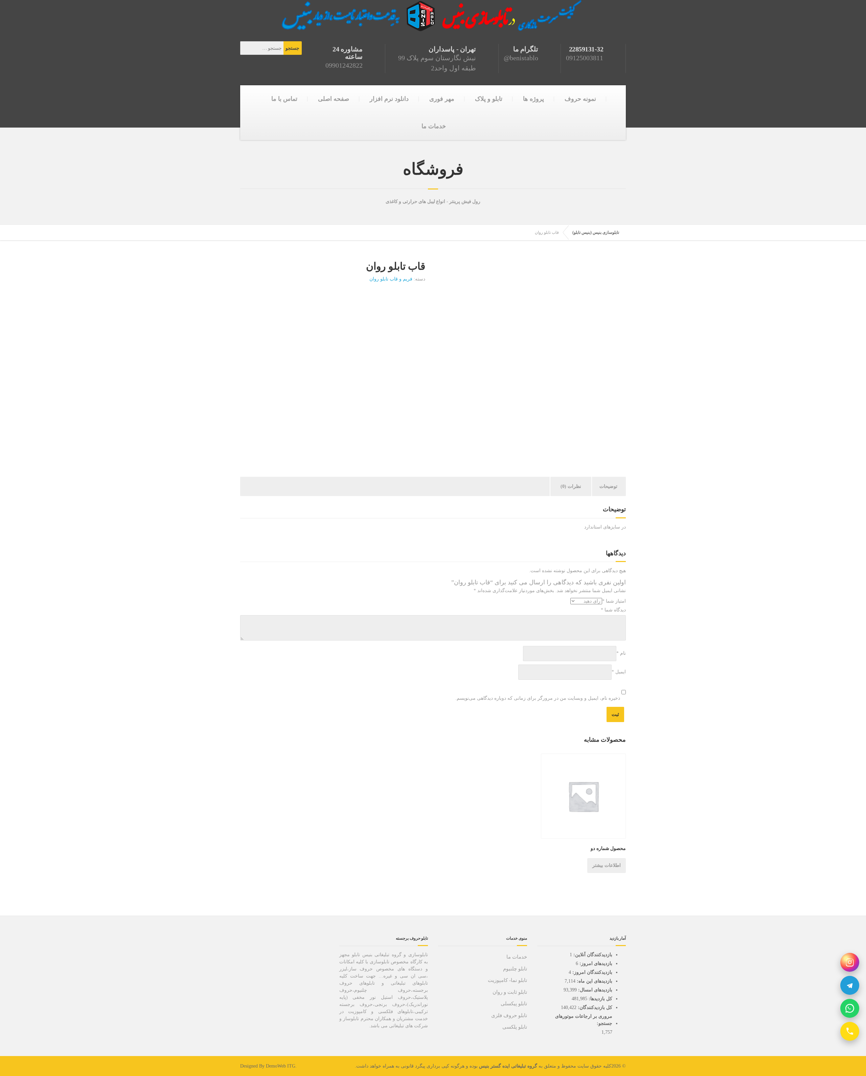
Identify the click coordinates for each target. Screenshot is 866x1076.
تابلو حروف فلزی (509, 1015)
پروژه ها (533, 98)
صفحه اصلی (333, 98)
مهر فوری (441, 98)
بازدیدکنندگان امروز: (591, 972)
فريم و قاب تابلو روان (390, 279)
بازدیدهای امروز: (595, 963)
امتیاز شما (614, 601)
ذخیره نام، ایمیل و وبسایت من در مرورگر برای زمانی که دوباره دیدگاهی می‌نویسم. (537, 698)
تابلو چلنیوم (515, 968)
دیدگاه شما (613, 609)
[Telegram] (849, 985)
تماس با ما (284, 98)
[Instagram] (849, 962)
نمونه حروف (580, 98)
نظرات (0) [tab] (571, 486)
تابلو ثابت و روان (510, 992)
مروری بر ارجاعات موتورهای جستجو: (583, 1020)
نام (621, 653)
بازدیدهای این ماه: (593, 981)
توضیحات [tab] (608, 486)
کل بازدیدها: (599, 998)
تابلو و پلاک (488, 98)
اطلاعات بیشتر (606, 865)
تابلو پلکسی (514, 1027)
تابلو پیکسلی (514, 1003)
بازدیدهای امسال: (594, 989)
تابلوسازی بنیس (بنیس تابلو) (595, 232)
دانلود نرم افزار (389, 98)
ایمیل (619, 671)
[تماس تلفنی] (849, 1031)
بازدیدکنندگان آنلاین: (592, 954)
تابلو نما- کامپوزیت (507, 980)
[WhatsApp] (849, 1008)
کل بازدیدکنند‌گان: (594, 1007)
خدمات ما (433, 126)
